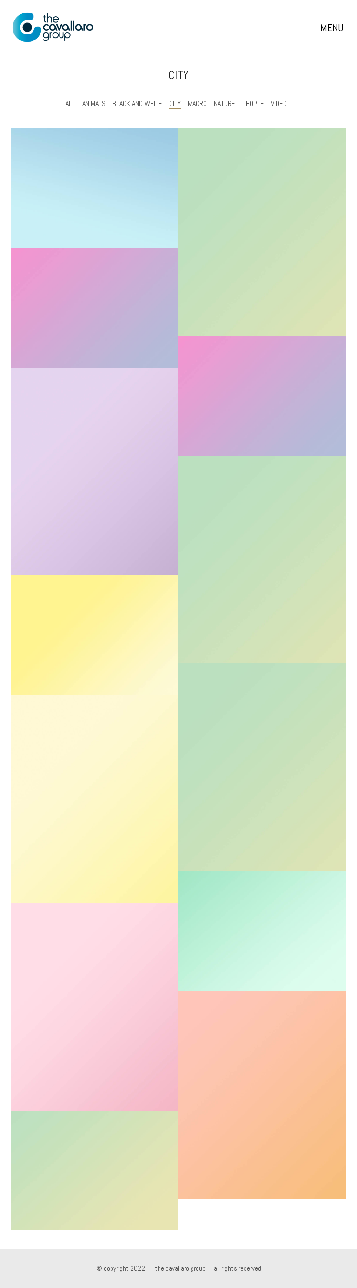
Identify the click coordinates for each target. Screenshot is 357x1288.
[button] (333, 27)
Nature (224, 103)
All (70, 103)
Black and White (137, 103)
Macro (197, 103)
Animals (94, 103)
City (175, 103)
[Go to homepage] (53, 27)
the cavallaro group (180, 1268)
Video (279, 103)
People (253, 103)
